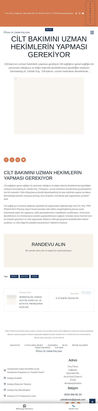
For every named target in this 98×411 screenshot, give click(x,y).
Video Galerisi (42, 348)
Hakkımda (53, 345)
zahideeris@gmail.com (72, 399)
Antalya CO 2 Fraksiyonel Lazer (21, 396)
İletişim (59, 348)
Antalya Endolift (14, 378)
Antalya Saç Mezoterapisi (18, 390)
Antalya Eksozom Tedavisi (19, 384)
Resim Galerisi (80, 345)
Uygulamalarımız (34, 345)
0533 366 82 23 (73, 394)
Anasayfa (15, 345)
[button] (76, 13)
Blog (65, 345)
